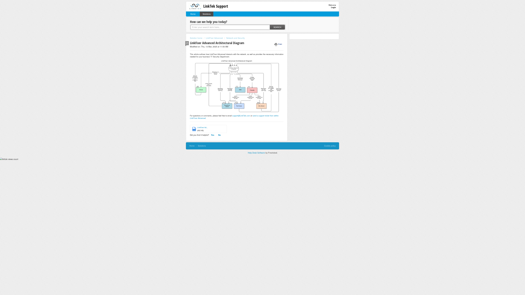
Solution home (196, 38)
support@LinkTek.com (241, 115)
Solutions (207, 14)
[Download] (257, 114)
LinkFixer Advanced (214, 38)
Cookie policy (330, 145)
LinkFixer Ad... (202, 127)
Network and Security (235, 38)
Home (193, 14)
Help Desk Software (257, 152)
